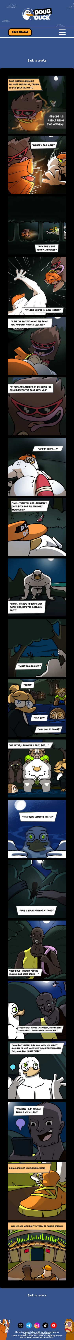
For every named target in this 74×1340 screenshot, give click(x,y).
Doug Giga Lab (20, 32)
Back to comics (37, 60)
